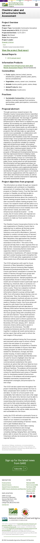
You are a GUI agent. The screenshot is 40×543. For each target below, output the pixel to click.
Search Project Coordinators (10, 487)
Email (4, 44)
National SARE (30, 483)
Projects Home (6, 483)
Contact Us (5, 504)
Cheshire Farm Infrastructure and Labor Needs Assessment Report (18, 67)
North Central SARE (32, 485)
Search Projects (6, 485)
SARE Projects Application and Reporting (14, 489)
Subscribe (18, 469)
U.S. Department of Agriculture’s (15, 528)
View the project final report (15, 50)
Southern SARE (31, 489)
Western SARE (30, 491)
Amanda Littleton (8, 42)
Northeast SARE (31, 487)
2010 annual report (14, 58)
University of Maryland (9, 527)
